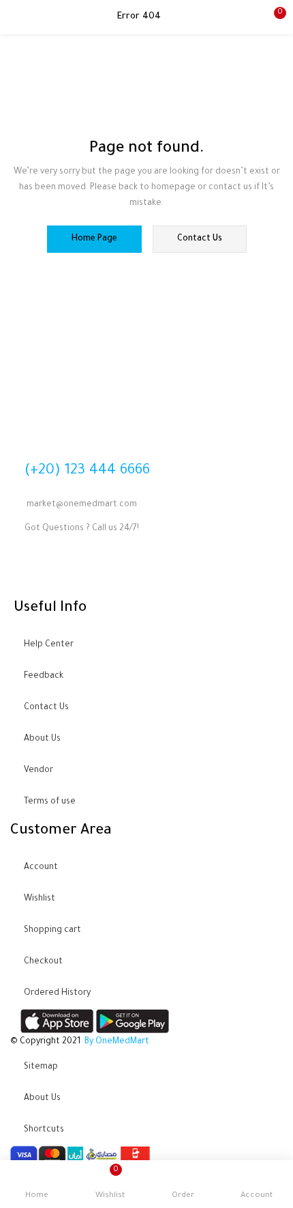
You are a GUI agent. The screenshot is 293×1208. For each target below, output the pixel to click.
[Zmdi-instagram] (99, 570)
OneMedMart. (123, 1042)
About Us (42, 739)
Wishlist (39, 899)
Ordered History (57, 993)
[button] (272, 17)
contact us (199, 239)
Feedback (43, 676)
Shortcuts (44, 1130)
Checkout (43, 962)
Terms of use (50, 802)
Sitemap (41, 1067)
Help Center (49, 645)
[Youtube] (63, 570)
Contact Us (46, 708)
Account (41, 868)
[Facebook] (27, 570)
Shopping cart (52, 930)
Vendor (38, 770)
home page (94, 239)
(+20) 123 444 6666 (87, 470)
